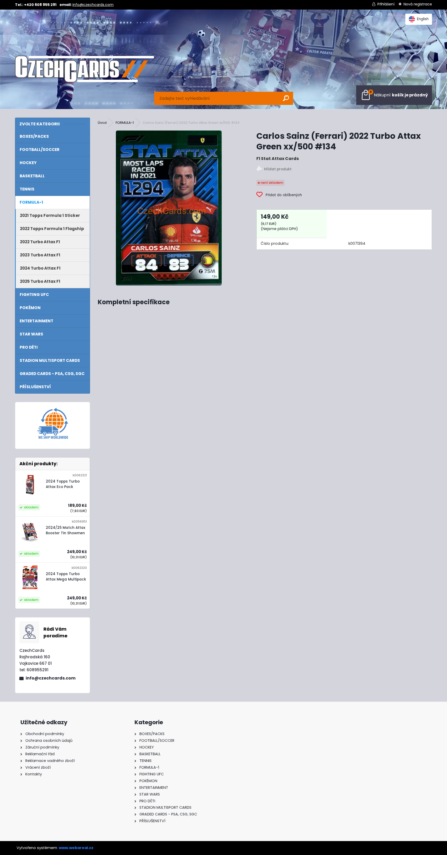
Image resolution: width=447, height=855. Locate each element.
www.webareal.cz (76, 847)
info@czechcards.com (93, 4)
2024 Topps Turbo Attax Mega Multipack (66, 576)
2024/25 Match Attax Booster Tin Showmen (65, 530)
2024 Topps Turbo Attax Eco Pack (63, 484)
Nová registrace (418, 4)
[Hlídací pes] (344, 169)
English (423, 19)
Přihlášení (385, 4)
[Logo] (84, 69)
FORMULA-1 (125, 122)
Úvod (102, 122)
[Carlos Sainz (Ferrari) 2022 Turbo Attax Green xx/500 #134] (169, 208)
